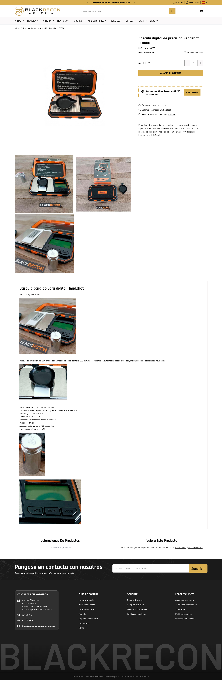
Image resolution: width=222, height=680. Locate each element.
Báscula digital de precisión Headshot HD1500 (43, 28)
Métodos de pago (86, 609)
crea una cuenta (195, 547)
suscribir (198, 568)
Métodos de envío (87, 604)
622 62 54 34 (194, 2)
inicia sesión (180, 547)
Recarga (115, 21)
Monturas (62, 21)
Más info (171, 114)
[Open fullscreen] (74, 95)
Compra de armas (135, 600)
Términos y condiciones (186, 604)
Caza (141, 21)
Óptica (129, 21)
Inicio (17, 28)
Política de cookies (183, 614)
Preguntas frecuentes (137, 609)
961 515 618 (179, 2)
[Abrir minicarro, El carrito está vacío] (206, 11)
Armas (18, 21)
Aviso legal (180, 609)
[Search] (172, 11)
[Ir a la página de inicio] (37, 11)
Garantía (82, 614)
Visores (78, 21)
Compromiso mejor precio (154, 105)
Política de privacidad (185, 618)
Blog (152, 21)
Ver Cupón (192, 92)
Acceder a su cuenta (184, 600)
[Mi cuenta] (201, 11)
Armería (47, 21)
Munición (31, 21)
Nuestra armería (86, 600)
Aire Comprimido (96, 21)
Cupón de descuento (88, 618)
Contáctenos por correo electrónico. (39, 626)
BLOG (81, 628)
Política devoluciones (136, 614)
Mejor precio (84, 623)
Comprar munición (135, 604)
